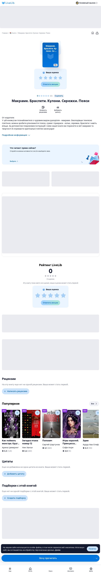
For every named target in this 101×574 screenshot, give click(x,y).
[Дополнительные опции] (97, 558)
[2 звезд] (46, 78)
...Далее (57, 550)
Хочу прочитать (48, 558)
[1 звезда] (41, 78)
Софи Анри (68, 447)
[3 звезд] (50, 78)
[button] (50, 55)
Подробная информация (14, 135)
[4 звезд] (55, 78)
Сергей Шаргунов (51, 444)
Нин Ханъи (27, 447)
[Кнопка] (17, 412)
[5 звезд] (60, 78)
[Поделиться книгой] (97, 33)
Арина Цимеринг (10, 447)
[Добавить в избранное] (93, 33)
